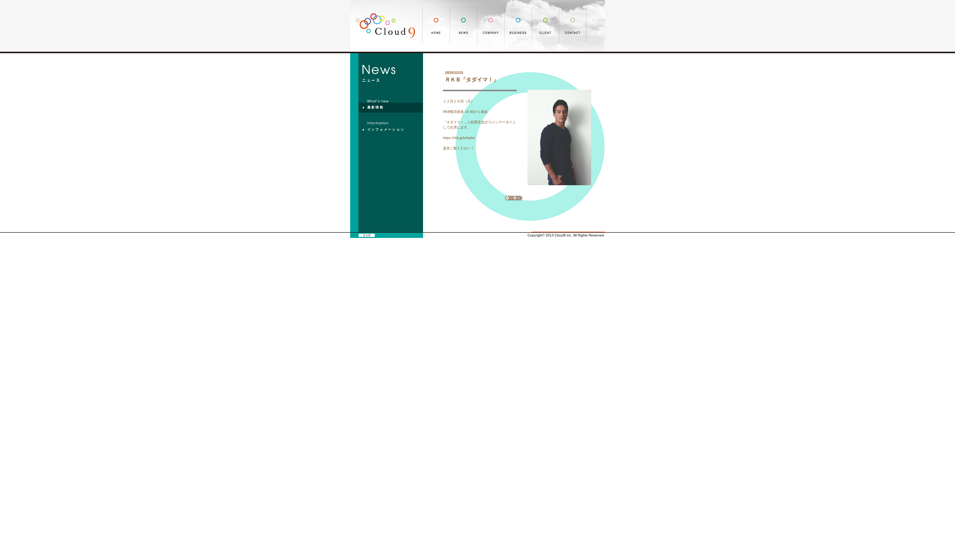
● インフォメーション (383, 129)
